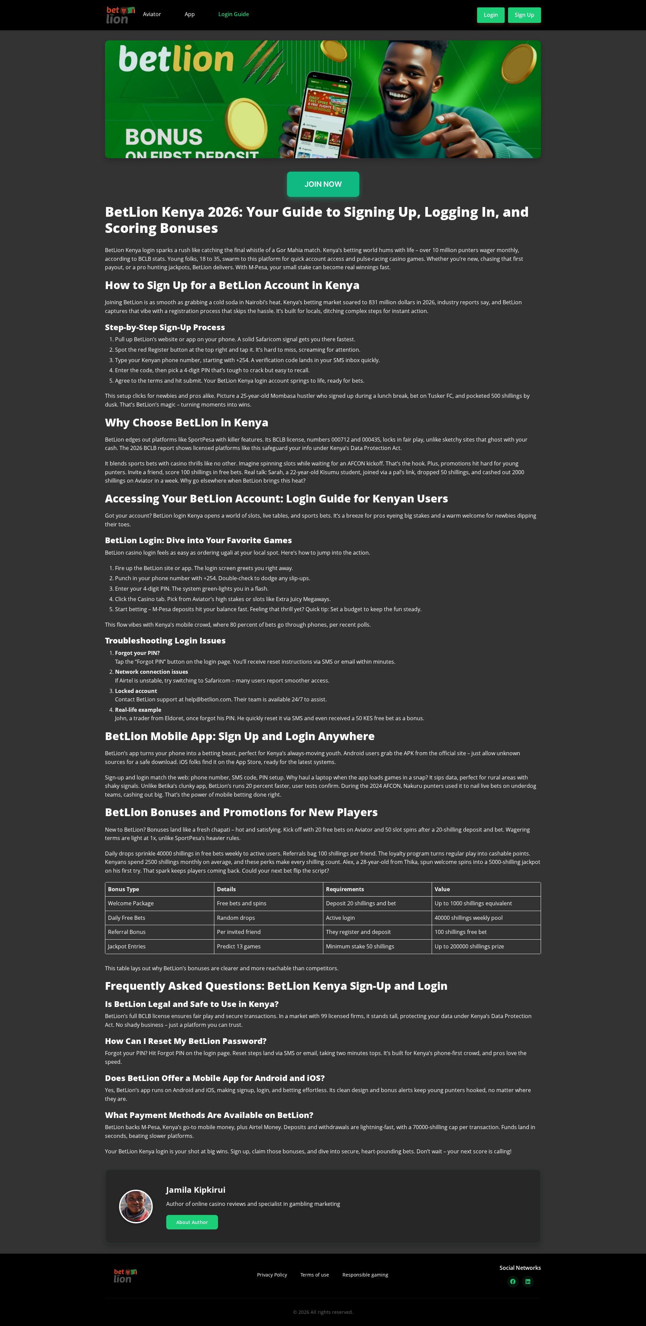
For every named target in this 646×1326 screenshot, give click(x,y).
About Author (192, 1222)
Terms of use (314, 1274)
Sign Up (524, 15)
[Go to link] (323, 99)
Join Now (323, 184)
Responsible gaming (365, 1274)
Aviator (152, 14)
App (190, 14)
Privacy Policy (272, 1274)
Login (491, 15)
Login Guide (233, 14)
